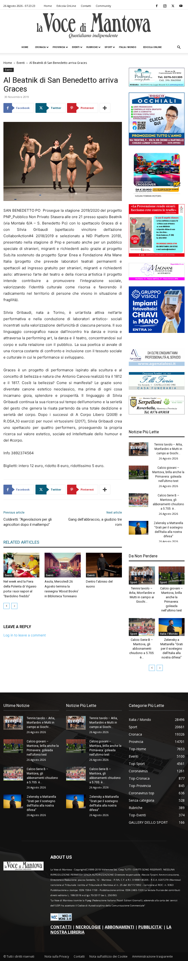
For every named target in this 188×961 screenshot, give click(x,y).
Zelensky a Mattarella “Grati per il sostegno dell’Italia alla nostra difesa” (171, 648)
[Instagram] (164, 5)
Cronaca (40, 47)
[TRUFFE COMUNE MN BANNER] (157, 255)
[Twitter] (172, 5)
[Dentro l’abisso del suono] (104, 565)
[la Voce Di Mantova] (94, 25)
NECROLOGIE (88, 927)
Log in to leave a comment (24, 635)
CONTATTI (60, 927)
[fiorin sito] (157, 388)
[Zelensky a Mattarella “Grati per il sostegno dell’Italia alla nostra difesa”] (138, 528)
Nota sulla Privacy (57, 956)
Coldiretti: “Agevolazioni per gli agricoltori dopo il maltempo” (27, 522)
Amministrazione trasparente (152, 956)
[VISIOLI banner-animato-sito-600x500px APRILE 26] (157, 331)
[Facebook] (156, 5)
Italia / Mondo (127, 47)
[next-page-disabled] (14, 606)
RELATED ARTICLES (21, 542)
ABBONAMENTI (119, 927)
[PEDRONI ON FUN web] (157, 85)
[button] (179, 47)
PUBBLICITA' (150, 927)
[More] (105, 108)
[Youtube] (181, 5)
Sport (108, 47)
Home (48, 6)
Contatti (86, 6)
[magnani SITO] (157, 279)
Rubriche (92, 47)
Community (103, 6)
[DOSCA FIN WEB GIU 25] (157, 144)
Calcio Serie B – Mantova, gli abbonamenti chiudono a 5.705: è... (141, 648)
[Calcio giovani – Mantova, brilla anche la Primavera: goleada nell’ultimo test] (138, 472)
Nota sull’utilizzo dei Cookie (108, 956)
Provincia (59, 47)
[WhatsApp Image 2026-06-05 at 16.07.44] (157, 196)
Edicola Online (152, 47)
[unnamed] (157, 364)
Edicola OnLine (66, 6)
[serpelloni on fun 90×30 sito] (157, 413)
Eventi (76, 47)
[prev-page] (6, 606)
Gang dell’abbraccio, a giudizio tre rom (95, 522)
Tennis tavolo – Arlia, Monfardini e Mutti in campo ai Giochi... (168, 449)
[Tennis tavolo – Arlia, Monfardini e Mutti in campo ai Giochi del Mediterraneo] (138, 449)
